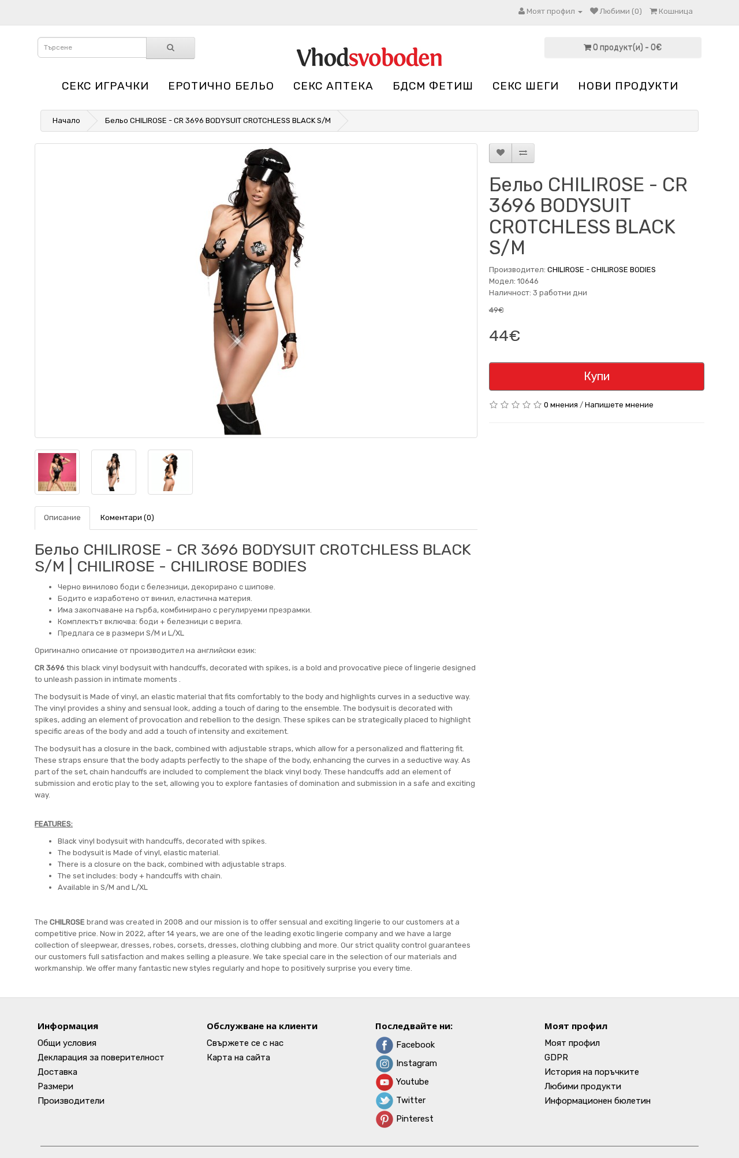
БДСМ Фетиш (433, 85)
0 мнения (561, 404)
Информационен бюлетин (597, 1101)
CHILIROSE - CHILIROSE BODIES (601, 269)
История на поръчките (591, 1072)
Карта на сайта (238, 1057)
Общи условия (67, 1043)
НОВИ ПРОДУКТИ (628, 85)
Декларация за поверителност (101, 1057)
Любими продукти (582, 1086)
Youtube (411, 1082)
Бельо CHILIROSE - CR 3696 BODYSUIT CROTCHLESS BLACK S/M (218, 120)
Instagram (415, 1063)
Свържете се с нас (245, 1043)
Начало (66, 120)
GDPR (556, 1057)
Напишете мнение (619, 404)
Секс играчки (105, 85)
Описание (62, 517)
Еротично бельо (221, 85)
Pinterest (414, 1119)
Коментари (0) (127, 517)
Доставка (57, 1072)
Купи (597, 376)
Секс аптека (333, 85)
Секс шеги (525, 85)
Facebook (414, 1045)
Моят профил (572, 1043)
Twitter (410, 1100)
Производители (71, 1101)
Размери (55, 1086)
